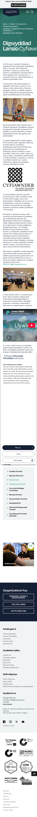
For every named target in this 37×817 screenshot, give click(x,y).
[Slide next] (31, 546)
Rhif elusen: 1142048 (8, 810)
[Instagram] (10, 722)
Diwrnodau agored (9, 657)
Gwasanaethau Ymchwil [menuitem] (18, 499)
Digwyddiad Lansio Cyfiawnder (13, 33)
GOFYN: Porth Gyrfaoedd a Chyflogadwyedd (18, 686)
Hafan (5, 24)
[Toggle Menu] (27, 13)
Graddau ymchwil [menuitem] (15, 471)
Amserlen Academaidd (11, 667)
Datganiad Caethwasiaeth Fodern (10, 807)
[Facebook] (4, 722)
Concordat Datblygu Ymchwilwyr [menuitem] (16, 489)
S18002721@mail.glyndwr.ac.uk (14, 264)
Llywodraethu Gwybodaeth (9, 801)
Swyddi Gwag (7, 684)
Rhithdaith (6, 660)
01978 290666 (7, 704)
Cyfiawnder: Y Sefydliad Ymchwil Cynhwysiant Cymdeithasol (18, 29)
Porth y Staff (7, 681)
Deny (18, 454)
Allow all (17, 447)
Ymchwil (12, 24)
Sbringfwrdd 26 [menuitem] (15, 503)
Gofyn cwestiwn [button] (18, 611)
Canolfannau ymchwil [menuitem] (17, 484)
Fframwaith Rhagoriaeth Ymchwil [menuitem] (18, 508)
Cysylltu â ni (7, 655)
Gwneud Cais (7, 643)
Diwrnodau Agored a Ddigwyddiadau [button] (18, 597)
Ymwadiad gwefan (7, 793)
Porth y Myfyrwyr (9, 679)
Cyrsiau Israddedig (9, 634)
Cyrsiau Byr (7, 639)
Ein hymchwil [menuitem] (14, 480)
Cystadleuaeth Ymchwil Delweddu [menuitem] (18, 515)
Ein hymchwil (21, 24)
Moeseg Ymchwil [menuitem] (15, 495)
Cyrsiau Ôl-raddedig (10, 636)
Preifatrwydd (6, 799)
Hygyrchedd (6, 790)
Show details (17, 460)
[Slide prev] (29, 546)
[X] (17, 722)
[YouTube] (23, 722)
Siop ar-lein (7, 662)
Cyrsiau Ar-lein (8, 641)
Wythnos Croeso (8, 665)
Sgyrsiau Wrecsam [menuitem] (16, 475)
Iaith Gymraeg (6, 804)
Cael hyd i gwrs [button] (18, 604)
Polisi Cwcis (5, 796)
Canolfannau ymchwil (10, 26)
